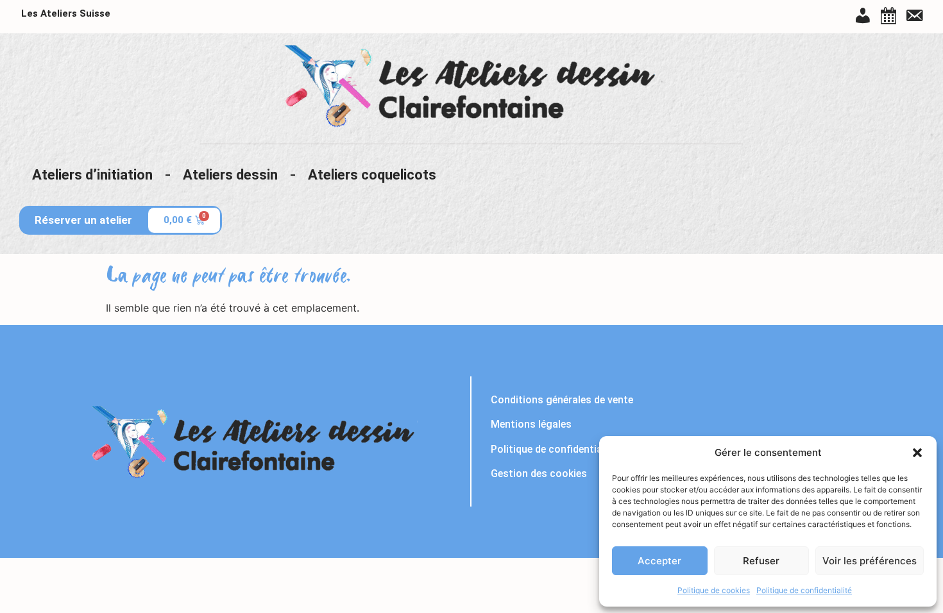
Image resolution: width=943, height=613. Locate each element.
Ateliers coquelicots (372, 175)
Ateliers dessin (230, 175)
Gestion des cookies (539, 473)
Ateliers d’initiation (92, 175)
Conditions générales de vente (562, 400)
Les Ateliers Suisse (65, 13)
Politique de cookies (713, 590)
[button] (917, 452)
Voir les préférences (869, 561)
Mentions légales (531, 424)
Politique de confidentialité (804, 590)
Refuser (761, 561)
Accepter (659, 561)
